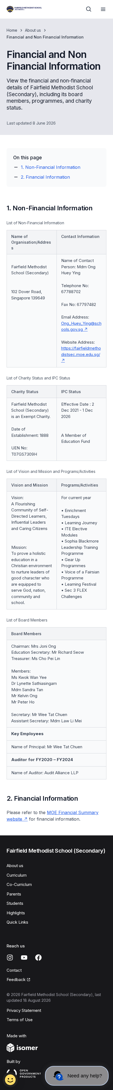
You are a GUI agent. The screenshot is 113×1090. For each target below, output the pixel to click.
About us (33, 30)
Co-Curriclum (19, 884)
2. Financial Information (45, 177)
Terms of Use (20, 1019)
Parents (14, 894)
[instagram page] (10, 957)
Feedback (16, 979)
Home (12, 30)
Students (15, 903)
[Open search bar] (88, 9)
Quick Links (17, 922)
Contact (14, 970)
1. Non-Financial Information (50, 167)
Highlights (16, 912)
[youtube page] (24, 957)
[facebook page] (38, 957)
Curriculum (17, 875)
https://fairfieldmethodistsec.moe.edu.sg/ (81, 351)
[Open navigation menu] (103, 9)
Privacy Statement (24, 1010)
